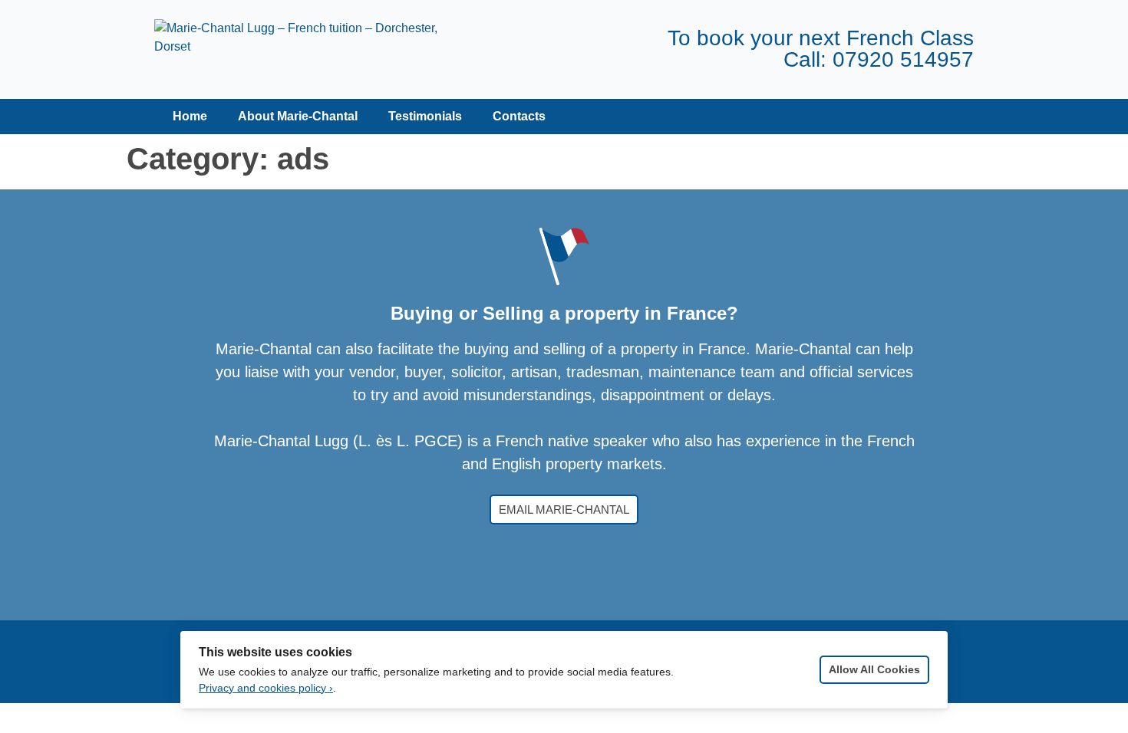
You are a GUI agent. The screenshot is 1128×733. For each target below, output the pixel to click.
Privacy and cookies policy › (266, 688)
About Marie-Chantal (298, 116)
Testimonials (425, 116)
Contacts (519, 116)
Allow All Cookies (874, 669)
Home (188, 116)
